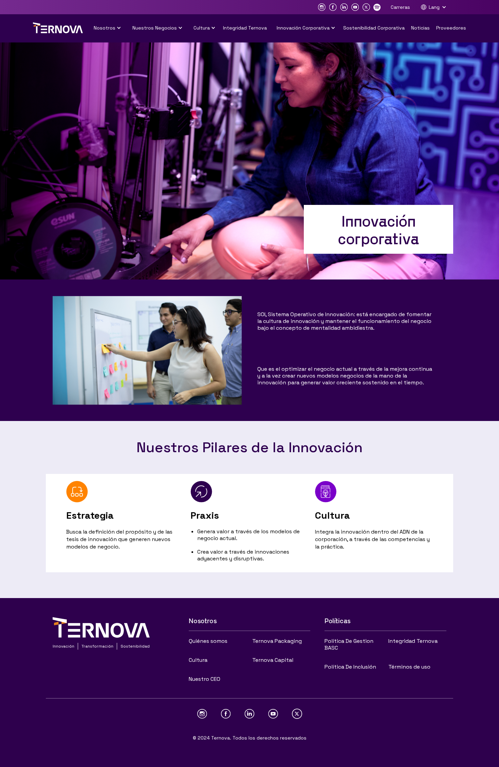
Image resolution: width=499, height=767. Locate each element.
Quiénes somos (208, 641)
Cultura (198, 660)
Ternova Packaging (277, 641)
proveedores (451, 28)
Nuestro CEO (204, 679)
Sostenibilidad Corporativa (374, 28)
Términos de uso (409, 666)
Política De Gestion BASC (349, 644)
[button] (436, 7)
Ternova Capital (272, 660)
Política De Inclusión (350, 666)
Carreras (400, 7)
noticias (420, 28)
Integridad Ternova (245, 28)
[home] (58, 27)
